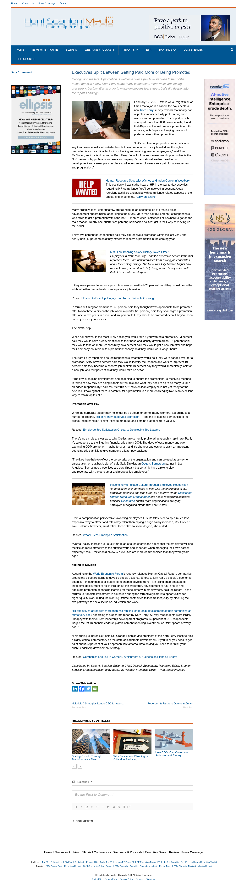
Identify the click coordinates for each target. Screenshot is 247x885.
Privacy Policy (126, 879)
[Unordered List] (103, 807)
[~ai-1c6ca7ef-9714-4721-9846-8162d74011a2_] (189, 16)
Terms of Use (111, 879)
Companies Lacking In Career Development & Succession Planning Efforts (130, 656)
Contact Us (28, 3)
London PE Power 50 (124, 862)
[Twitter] (88, 689)
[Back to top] (241, 879)
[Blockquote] (108, 807)
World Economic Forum (108, 573)
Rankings (165, 50)
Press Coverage (46, 3)
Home (14, 3)
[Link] (119, 807)
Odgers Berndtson (153, 463)
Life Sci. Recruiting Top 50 (175, 862)
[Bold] (76, 807)
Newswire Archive (45, 50)
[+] (129, 806)
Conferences (193, 50)
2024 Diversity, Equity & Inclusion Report (193, 866)
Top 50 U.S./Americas (52, 862)
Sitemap (139, 879)
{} (124, 806)
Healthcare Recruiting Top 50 (203, 862)
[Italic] (81, 807)
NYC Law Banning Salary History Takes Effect (139, 252)
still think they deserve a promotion (117, 416)
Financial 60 (91, 862)
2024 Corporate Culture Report (97, 866)
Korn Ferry (147, 110)
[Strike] (92, 807)
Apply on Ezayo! (146, 196)
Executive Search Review (162, 852)
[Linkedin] (75, 689)
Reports (129, 50)
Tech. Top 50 (106, 862)
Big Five (68, 862)
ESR (148, 50)
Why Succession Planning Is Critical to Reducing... (130, 758)
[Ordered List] (97, 807)
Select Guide (26, 59)
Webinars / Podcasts (100, 50)
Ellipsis (71, 50)
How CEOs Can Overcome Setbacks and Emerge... (171, 754)
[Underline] (86, 807)
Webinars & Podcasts (127, 852)
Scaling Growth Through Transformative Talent (87, 758)
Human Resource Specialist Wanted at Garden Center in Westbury (148, 180)
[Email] (95, 689)
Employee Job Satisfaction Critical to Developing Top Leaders (121, 429)
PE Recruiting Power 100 (148, 862)
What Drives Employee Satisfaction (105, 535)
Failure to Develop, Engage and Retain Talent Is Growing (118, 298)
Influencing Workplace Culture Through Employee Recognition (149, 484)
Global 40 (79, 862)
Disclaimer (151, 879)
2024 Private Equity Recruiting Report (63, 866)
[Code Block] (113, 807)
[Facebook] (82, 689)
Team (63, 3)
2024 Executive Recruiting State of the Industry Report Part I (143, 866)
